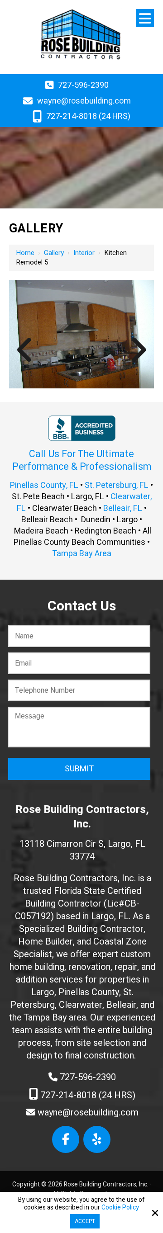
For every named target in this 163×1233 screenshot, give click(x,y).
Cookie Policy (120, 1208)
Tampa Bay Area (81, 554)
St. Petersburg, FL (117, 485)
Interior (84, 253)
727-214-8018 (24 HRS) (88, 116)
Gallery (54, 253)
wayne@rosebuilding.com (84, 101)
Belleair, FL (122, 508)
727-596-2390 (83, 85)
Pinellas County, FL (44, 485)
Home (25, 253)
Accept (85, 1221)
